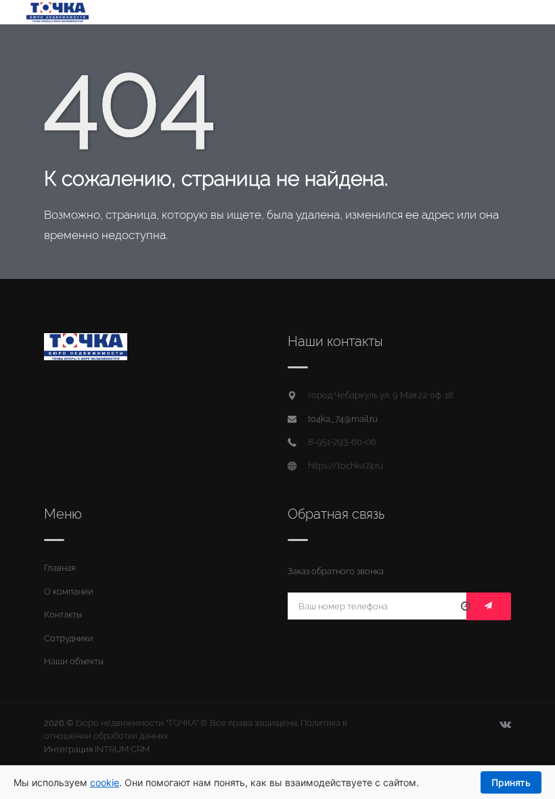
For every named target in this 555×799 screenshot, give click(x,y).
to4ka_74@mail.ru (343, 419)
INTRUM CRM (122, 749)
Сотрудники (68, 638)
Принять (511, 782)
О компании (68, 591)
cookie (104, 782)
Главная (59, 568)
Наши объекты (74, 661)
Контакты (63, 614)
